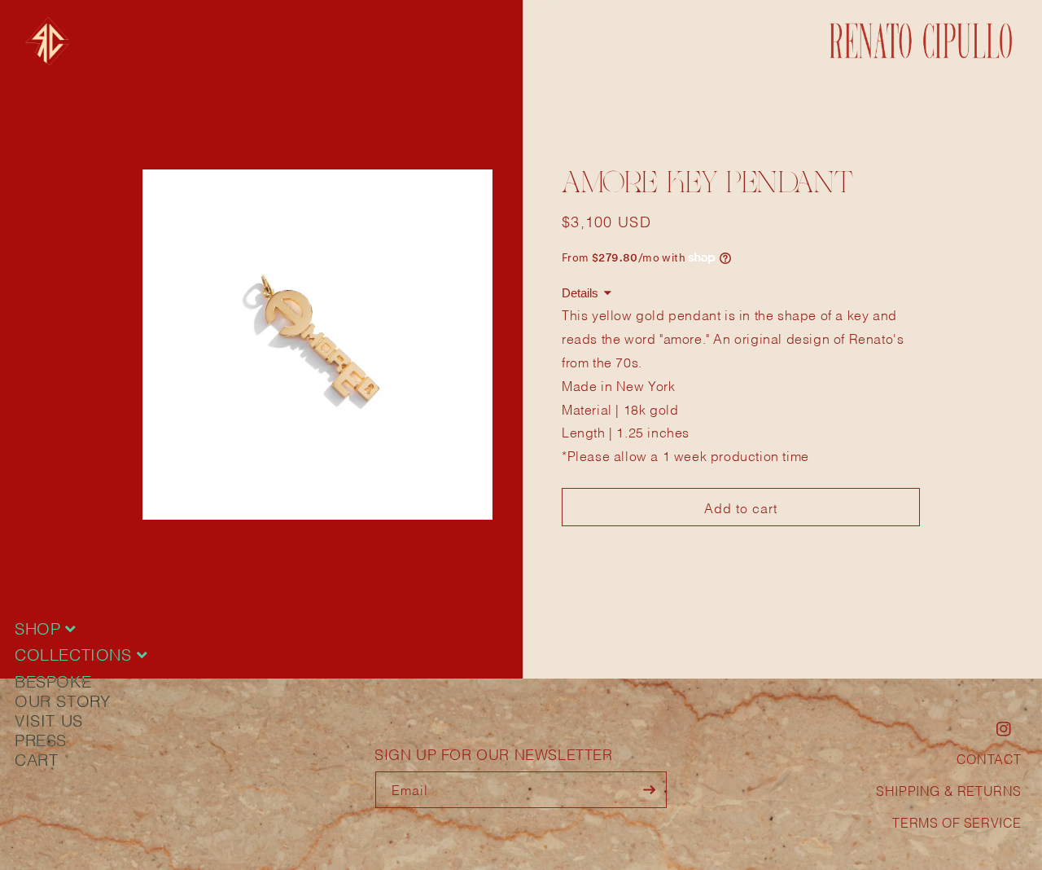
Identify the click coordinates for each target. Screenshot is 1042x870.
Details (580, 293)
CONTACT (989, 758)
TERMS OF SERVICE (957, 821)
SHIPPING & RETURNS (949, 789)
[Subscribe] (649, 790)
